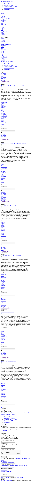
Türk (2, 23)
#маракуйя (3, 176)
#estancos (7, 414)
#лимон (3, 392)
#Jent (2, 109)
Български (3, 20)
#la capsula (12, 414)
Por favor (3, 480)
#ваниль (3, 278)
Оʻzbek (2, 27)
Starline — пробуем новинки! (8, 361)
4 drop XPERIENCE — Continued (9, 205)
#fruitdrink (3, 106)
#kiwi (2, 110)
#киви (2, 175)
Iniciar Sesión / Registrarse (7, 61)
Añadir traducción (5, 81)
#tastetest (3, 124)
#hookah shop (4, 412)
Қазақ (2, 25)
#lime (2, 332)
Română (3, 34)
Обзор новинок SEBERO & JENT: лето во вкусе (13, 143)
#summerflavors (4, 122)
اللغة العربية (4, 31)
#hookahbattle (27, 412)
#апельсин (3, 172)
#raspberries (4, 336)
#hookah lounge (15, 412)
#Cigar (2, 105)
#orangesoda (4, 114)
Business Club (7, 9)
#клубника (3, 283)
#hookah (22, 412)
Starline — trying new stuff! (7, 312)
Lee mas (3, 134)
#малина (3, 393)
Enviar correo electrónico (6, 468)
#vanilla (3, 234)
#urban (2, 233)
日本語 (2, 33)
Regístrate (3, 457)
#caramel (3, 103)
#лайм (2, 390)
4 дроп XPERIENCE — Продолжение (11, 255)
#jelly (2, 227)
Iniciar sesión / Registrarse (7, 1)
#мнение (3, 178)
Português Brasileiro (6, 19)
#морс (2, 179)
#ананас (3, 171)
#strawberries (4, 231)
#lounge (3, 414)
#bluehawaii (4, 102)
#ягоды (2, 288)
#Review (3, 118)
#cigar (2, 164)
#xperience (3, 236)
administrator (4, 430)
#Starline (3, 339)
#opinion (3, 113)
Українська (3, 24)
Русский (3, 14)
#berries (3, 222)
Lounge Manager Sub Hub (10, 6)
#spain (9, 412)
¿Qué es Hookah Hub (9, 8)
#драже (2, 280)
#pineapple (3, 117)
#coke (2, 225)
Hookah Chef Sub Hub (9, 5)
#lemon (2, 331)
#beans (2, 220)
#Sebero (3, 169)
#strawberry (3, 340)
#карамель (3, 174)
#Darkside (3, 226)
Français (3, 17)
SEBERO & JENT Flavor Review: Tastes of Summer (14, 85)
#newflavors (4, 111)
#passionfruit (4, 116)
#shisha (2, 121)
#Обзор (3, 182)
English (2, 13)
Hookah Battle (7, 4)
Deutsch (3, 16)
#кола (2, 284)
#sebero (2, 120)
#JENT (2, 165)
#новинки (3, 180)
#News (2, 334)
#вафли (3, 386)
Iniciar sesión (4, 443)
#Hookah (3, 107)
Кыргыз (3, 28)
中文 (2, 30)
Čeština (2, 21)
